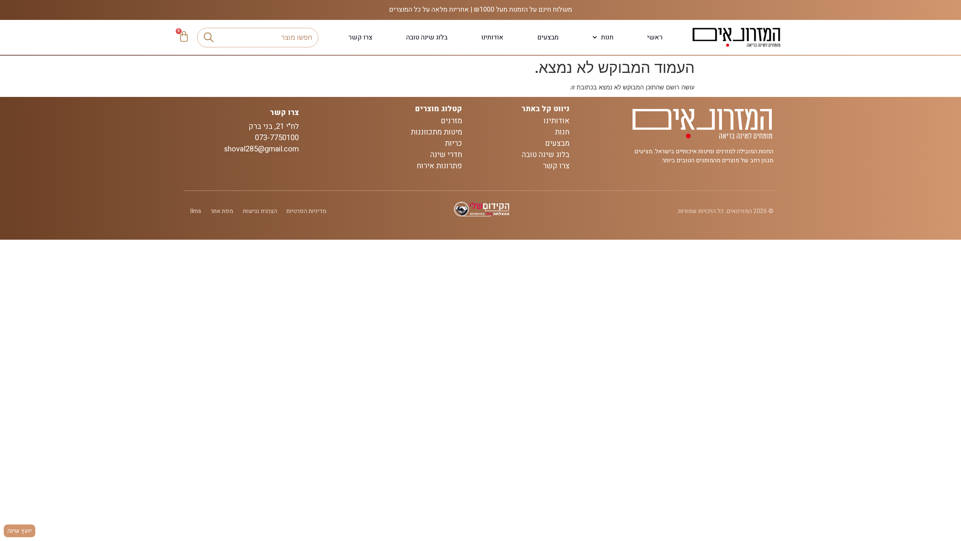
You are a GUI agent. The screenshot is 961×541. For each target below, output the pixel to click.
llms (195, 211)
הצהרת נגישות (260, 211)
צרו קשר (360, 37)
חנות (607, 37)
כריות (453, 143)
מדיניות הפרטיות (306, 211)
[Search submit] (208, 37)
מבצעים (548, 37)
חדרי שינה (446, 155)
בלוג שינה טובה (426, 37)
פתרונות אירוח (439, 166)
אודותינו (492, 37)
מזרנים (451, 121)
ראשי (655, 37)
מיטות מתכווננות (436, 132)
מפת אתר (222, 211)
